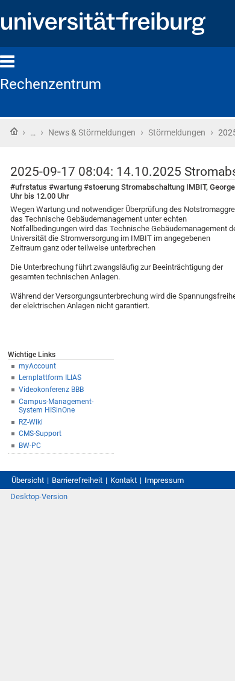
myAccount (37, 366)
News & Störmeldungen (92, 132)
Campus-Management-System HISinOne (56, 406)
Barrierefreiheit (77, 480)
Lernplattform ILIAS (50, 377)
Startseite (13, 131)
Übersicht (27, 480)
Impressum (164, 480)
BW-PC (30, 445)
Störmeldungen (176, 132)
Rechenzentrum (50, 84)
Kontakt (123, 480)
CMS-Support (40, 433)
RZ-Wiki (31, 422)
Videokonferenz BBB (51, 389)
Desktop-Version (38, 496)
